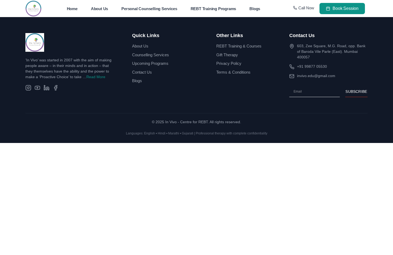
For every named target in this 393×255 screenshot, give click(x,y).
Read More (95, 77)
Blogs (254, 8)
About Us (99, 8)
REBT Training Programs (213, 8)
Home (72, 8)
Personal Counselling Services (149, 8)
